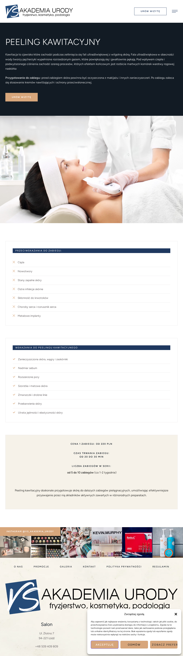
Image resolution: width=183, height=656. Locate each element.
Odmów (134, 644)
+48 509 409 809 (46, 646)
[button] (176, 614)
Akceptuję (105, 644)
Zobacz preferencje (165, 644)
